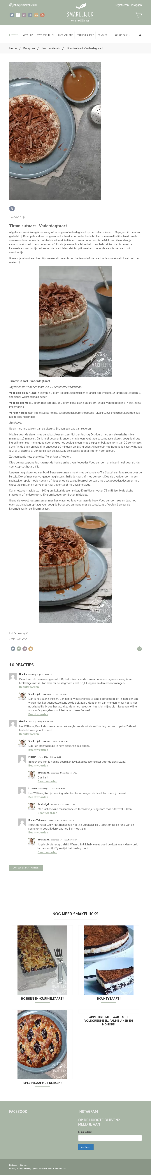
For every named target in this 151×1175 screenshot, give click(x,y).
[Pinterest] (24, 15)
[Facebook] (18, 15)
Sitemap (23, 1165)
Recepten (29, 48)
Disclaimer (13, 1165)
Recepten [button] (14, 35)
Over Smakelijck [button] (45, 35)
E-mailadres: (85, 1132)
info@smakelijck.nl (25, 5)
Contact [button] (102, 35)
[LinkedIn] (36, 15)
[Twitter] (12, 15)
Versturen (86, 1147)
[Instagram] (30, 15)
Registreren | (122, 5)
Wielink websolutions (57, 1168)
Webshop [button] (28, 35)
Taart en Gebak (50, 48)
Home (13, 48)
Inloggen (136, 5)
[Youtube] (42, 15)
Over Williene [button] (65, 35)
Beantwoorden (29, 687)
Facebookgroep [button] (85, 35)
